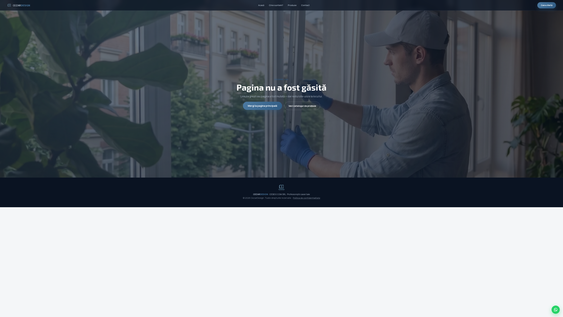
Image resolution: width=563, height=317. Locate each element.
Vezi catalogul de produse (302, 105)
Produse (292, 5)
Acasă (261, 5)
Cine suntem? (276, 5)
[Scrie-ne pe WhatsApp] (556, 310)
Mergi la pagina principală (262, 105)
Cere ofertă (546, 5)
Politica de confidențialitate (306, 198)
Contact (305, 5)
